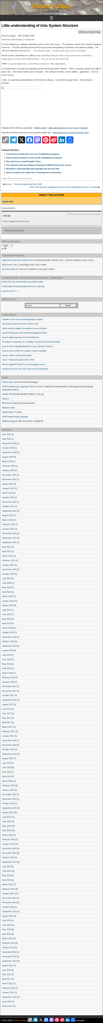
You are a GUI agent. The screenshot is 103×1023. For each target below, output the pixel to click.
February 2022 (8, 524)
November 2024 (9, 479)
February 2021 (8, 560)
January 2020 (8, 601)
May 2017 (6, 718)
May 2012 (6, 974)
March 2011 (7, 1006)
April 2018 (6, 668)
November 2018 (9, 637)
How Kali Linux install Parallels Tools (23, 161)
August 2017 (7, 704)
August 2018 (7, 650)
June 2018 (6, 659)
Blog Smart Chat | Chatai (13, 264)
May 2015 (6, 826)
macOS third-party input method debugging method (24, 333)
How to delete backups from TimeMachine (20, 337)
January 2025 (8, 470)
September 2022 (9, 511)
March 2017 (7, 727)
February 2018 (8, 677)
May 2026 (6, 434)
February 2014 (8, 889)
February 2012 (8, 988)
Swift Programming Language (15, 416)
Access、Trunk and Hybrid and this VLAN (23, 184)
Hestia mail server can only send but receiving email (25, 369)
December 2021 (9, 533)
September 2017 (9, 700)
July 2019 (6, 610)
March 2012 (7, 983)
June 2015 (6, 821)
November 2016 (9, 745)
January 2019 (8, 632)
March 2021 (7, 556)
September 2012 (9, 961)
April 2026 (6, 439)
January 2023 (8, 497)
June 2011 (6, 1001)
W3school (6, 403)
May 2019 (6, 619)
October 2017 (8, 695)
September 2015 (9, 808)
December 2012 (9, 952)
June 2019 (6, 614)
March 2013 (7, 938)
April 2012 (6, 979)
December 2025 (9, 443)
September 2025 (9, 452)
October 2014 (8, 857)
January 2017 (8, 736)
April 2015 (6, 830)
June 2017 (6, 713)
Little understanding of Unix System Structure (39, 25)
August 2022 (7, 515)
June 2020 (6, 583)
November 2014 (9, 853)
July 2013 (6, 920)
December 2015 (9, 794)
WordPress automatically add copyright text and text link (32, 169)
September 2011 (9, 997)
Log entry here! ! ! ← (10, 291)
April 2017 (6, 722)
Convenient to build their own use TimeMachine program (32, 154)
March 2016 (7, 781)
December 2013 (9, 898)
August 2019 (7, 605)
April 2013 (6, 934)
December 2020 (9, 569)
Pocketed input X (9, 269)
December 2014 (9, 848)
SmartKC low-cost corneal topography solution (22, 319)
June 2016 (6, 767)
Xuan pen (8, 201)
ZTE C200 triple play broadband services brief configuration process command (63, 187)
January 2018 (8, 682)
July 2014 (6, 866)
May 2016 (6, 772)
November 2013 (9, 902)
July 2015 (6, 817)
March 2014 (7, 884)
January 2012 (8, 992)
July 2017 (6, 709)
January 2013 (8, 947)
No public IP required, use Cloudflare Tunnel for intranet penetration (31, 342)
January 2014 (8, 893)
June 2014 (6, 871)
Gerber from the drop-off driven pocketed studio (22, 282)
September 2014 (9, 862)
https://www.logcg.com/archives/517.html (71, 132)
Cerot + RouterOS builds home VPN (18, 360)
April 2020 (6, 592)
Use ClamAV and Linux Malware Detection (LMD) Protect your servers (39, 165)
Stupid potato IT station (12, 412)
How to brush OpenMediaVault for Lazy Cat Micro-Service (27, 346)
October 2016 (8, 749)
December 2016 (9, 740)
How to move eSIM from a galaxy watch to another (24, 351)
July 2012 (6, 970)
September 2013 (9, 911)
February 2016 (8, 785)
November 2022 (9, 502)
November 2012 (9, 956)
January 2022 (8, 529)
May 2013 (6, 929)
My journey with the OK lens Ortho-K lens (20, 324)
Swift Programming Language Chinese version (22, 386)
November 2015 (9, 799)
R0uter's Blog (52, 6)
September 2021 (9, 542)
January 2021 (8, 565)
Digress (5, 398)
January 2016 (8, 790)
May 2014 (6, 875)
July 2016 (6, 763)
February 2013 (8, 943)
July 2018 (6, 655)
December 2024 (9, 475)
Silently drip (7, 394)
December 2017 (9, 686)
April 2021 (6, 551)
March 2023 (7, 493)
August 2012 (7, 965)
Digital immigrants (10, 421)
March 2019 (7, 628)
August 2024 (7, 484)
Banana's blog (8, 407)
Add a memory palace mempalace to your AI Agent (24, 328)
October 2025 (8, 448)
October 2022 (8, 506)
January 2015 (8, 844)
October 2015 (8, 803)
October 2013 (8, 907)
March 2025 (7, 461)
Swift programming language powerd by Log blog (23, 286)
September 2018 (9, 646)
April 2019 (6, 623)
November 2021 (9, 538)
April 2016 (6, 776)
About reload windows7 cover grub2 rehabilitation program (34, 158)
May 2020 (6, 587)
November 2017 (9, 691)
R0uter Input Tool (9, 382)
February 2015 (8, 839)
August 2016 (7, 758)
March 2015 (7, 835)
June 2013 (6, 925)
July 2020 (6, 578)
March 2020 (7, 596)
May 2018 (6, 664)
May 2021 (6, 547)
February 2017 (8, 731)
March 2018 (7, 673)
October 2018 (8, 641)
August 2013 (7, 916)
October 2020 (8, 574)
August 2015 (7, 812)
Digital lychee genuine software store (18, 260)
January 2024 (8, 488)
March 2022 (7, 520)
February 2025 (8, 466)
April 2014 (6, 880)
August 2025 (7, 457)
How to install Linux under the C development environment (33, 172)
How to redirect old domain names (17, 355)
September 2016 (9, 754)
